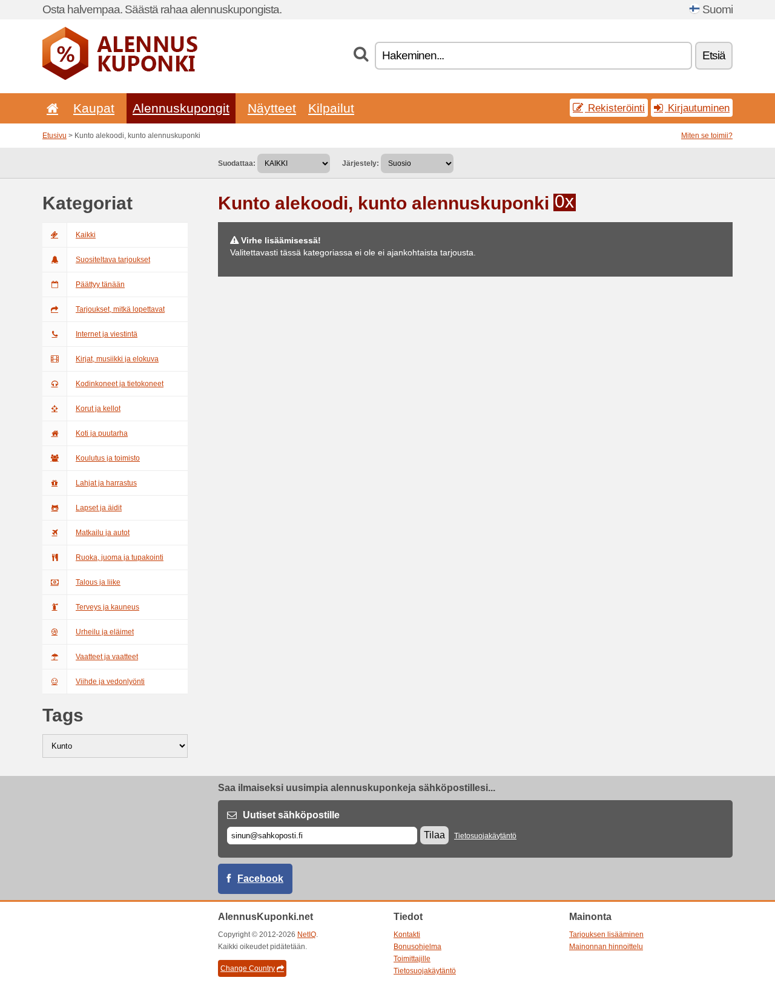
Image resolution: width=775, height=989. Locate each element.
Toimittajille (412, 958)
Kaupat (93, 108)
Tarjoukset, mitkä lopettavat (120, 309)
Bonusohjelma (417, 946)
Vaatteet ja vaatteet (107, 656)
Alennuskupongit (181, 108)
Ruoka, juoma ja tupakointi (119, 557)
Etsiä (713, 55)
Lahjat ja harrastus (106, 483)
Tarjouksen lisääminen (606, 934)
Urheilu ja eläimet (105, 632)
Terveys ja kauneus (107, 607)
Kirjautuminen (697, 108)
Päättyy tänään (100, 284)
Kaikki (86, 235)
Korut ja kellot (98, 408)
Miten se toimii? (707, 135)
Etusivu (54, 135)
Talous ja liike (98, 582)
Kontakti (407, 934)
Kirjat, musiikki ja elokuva (117, 359)
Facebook (260, 878)
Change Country (247, 968)
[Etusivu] (50, 108)
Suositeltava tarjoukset (113, 259)
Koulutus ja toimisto (108, 458)
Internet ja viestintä (106, 334)
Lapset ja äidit (99, 508)
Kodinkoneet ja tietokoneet (119, 384)
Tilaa (434, 835)
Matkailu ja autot (103, 532)
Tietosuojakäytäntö (485, 836)
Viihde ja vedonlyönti (110, 681)
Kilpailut (331, 108)
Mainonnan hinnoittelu (606, 946)
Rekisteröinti (615, 108)
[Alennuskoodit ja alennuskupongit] (119, 77)
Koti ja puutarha (102, 433)
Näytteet (272, 108)
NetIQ (306, 934)
